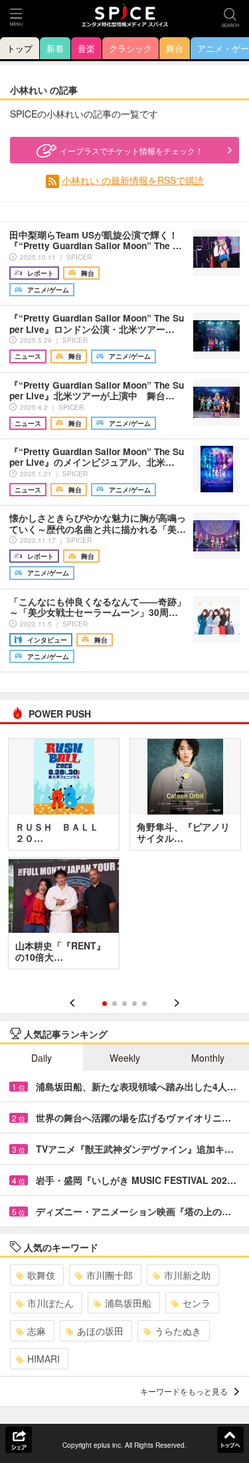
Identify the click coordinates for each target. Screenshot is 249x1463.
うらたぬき (178, 1330)
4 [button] (134, 1003)
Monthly (207, 1057)
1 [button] (104, 1003)
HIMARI (43, 1358)
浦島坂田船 (128, 1303)
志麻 (36, 1330)
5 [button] (144, 1003)
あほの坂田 (100, 1330)
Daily (41, 1057)
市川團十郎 (109, 1275)
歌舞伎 (41, 1275)
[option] (124, 858)
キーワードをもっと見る (184, 1391)
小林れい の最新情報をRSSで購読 (133, 180)
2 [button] (114, 1003)
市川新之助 (187, 1275)
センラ (196, 1303)
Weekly (125, 1057)
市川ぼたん (50, 1303)
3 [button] (124, 1003)
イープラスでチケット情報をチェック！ (131, 150)
